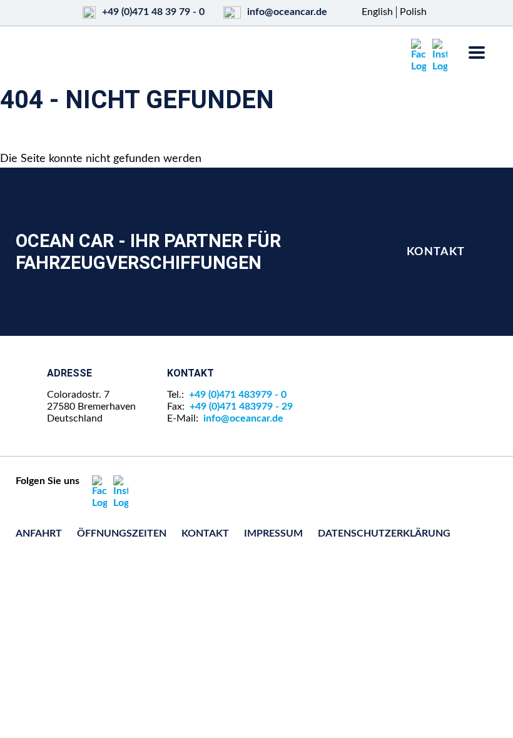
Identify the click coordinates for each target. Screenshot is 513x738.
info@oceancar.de (287, 12)
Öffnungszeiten (121, 533)
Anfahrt (39, 533)
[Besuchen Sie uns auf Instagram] (439, 56)
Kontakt (436, 251)
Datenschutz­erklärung (384, 533)
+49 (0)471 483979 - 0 (238, 395)
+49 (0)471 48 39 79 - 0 (153, 12)
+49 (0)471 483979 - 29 (241, 407)
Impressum (273, 533)
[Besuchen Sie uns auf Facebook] (418, 56)
